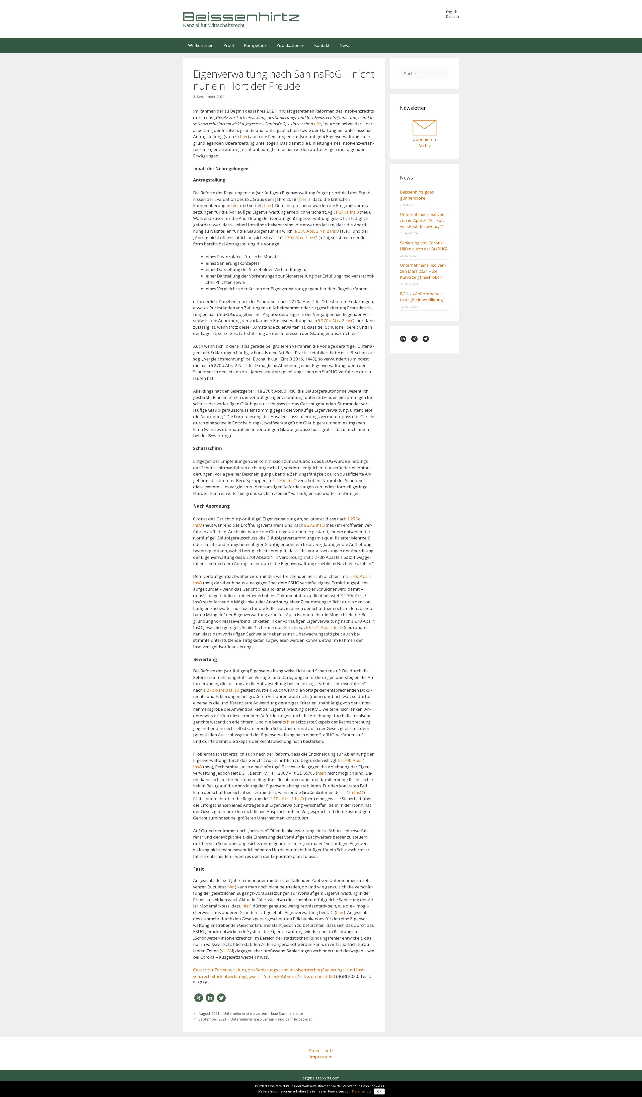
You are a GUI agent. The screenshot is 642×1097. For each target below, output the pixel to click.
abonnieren (424, 139)
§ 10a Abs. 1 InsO (287, 798)
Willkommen (200, 45)
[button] (198, 997)
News (345, 45)
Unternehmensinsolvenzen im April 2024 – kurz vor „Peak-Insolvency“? (423, 220)
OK (379, 1091)
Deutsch (452, 16)
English (451, 11)
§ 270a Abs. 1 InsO (299, 237)
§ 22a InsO (353, 792)
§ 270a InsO (347, 212)
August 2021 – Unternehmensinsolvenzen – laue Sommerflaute (251, 1013)
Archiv (424, 145)
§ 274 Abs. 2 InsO (326, 627)
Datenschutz (321, 1050)
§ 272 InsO (314, 525)
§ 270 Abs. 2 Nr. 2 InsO (317, 231)
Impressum (321, 1057)
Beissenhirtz (242, 16)
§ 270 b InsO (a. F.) (221, 690)
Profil (228, 45)
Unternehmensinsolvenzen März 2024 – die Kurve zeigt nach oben (423, 271)
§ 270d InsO (285, 480)
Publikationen (290, 45)
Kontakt (322, 45)
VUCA (226, 951)
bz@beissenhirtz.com (321, 1077)
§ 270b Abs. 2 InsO (336, 320)
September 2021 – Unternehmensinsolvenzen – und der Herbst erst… (256, 1019)
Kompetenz (255, 45)
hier (244, 136)
